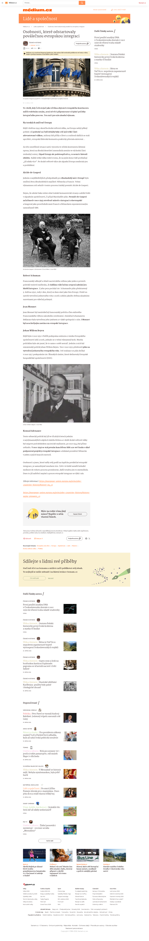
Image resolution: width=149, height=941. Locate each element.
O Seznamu (44, 925)
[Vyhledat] (82, 3)
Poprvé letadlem (97, 894)
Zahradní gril (103, 912)
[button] (56, 78)
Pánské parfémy (115, 915)
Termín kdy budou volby (30, 899)
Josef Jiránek (28, 803)
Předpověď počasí (65, 909)
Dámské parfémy (70, 915)
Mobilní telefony (47, 915)
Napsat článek (77, 514)
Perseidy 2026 (76, 909)
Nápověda (67, 925)
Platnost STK (113, 904)
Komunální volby (28, 904)
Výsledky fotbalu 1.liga (64, 894)
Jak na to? (51, 578)
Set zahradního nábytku (91, 912)
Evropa (53, 546)
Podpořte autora (81, 43)
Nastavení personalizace (74, 928)
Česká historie (35, 42)
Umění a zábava (30, 751)
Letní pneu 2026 (115, 891)
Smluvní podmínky (56, 925)
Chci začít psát (120, 9)
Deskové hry (88, 915)
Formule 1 (61, 902)
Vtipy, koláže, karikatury (35, 807)
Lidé (68, 546)
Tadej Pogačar (44, 899)
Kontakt (75, 925)
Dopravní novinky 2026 (116, 896)
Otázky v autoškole (115, 902)
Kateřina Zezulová (31, 785)
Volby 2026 (26, 891)
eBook (27, 48)
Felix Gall (43, 902)
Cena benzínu (85, 909)
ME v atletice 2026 (63, 899)
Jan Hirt (42, 896)
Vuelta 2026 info (45, 891)
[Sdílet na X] (89, 539)
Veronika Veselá (30, 710)
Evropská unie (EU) (43, 546)
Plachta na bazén (55, 912)
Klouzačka (80, 912)
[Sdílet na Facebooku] (86, 539)
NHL (59, 904)
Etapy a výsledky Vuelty (47, 894)
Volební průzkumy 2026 (30, 894)
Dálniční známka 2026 (116, 894)
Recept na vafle (79, 902)
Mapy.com (55, 909)
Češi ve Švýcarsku (98, 899)
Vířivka (110, 912)
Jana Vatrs (27, 729)
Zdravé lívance (79, 896)
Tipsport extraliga (63, 896)
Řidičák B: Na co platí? (116, 899)
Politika (40, 548)
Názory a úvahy (30, 732)
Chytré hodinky (104, 915)
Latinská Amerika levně (100, 902)
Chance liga (61, 891)
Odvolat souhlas (111, 925)
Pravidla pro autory (97, 925)
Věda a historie (101, 54)
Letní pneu (80, 915)
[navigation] (2, 2)
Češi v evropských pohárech (99, 909)
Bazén (47, 912)
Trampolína (65, 912)
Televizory (95, 915)
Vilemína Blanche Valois (33, 766)
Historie (74, 546)
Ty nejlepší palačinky (81, 891)
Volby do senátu (27, 902)
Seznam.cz (142, 3)
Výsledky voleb (27, 896)
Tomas (25, 747)
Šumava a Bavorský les (99, 896)
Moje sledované (99, 9)
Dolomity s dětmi (98, 904)
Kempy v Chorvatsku (99, 891)
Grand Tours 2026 (45, 904)
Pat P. (25, 822)
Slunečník (73, 912)
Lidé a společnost (31, 788)
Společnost (61, 546)
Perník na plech (80, 904)
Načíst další (49, 841)
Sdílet (35, 48)
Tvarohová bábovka (81, 899)
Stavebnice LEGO (58, 915)
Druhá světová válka (29, 548)
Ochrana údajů (84, 925)
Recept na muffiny (80, 894)
